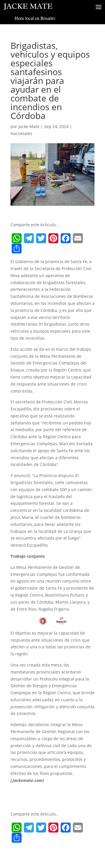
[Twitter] (41, 238)
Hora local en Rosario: (35, 18)
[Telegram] (29, 238)
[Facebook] (66, 238)
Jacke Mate (28, 126)
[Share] (16, 248)
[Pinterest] (53, 238)
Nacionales (21, 133)
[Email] (78, 238)
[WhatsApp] (16, 238)
